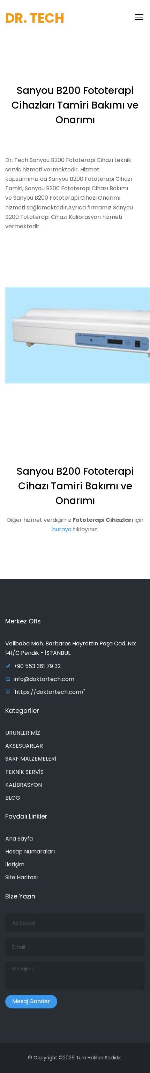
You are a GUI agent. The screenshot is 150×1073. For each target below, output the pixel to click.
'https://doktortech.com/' (49, 692)
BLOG (12, 798)
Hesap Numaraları (30, 852)
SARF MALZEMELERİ (30, 759)
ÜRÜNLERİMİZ (22, 733)
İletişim (14, 864)
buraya (62, 529)
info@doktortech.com (44, 679)
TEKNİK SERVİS (24, 772)
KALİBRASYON (23, 785)
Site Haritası (21, 877)
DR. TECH (34, 18)
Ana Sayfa (19, 839)
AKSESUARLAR (24, 746)
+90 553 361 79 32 (37, 666)
